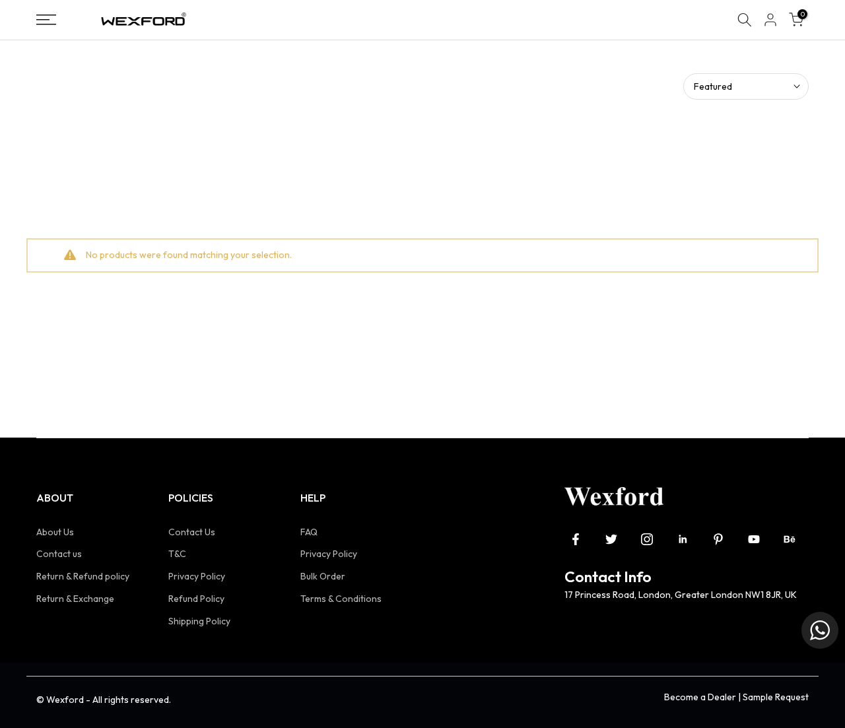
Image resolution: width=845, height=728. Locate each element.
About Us (55, 532)
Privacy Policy (196, 576)
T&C (177, 554)
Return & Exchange (75, 599)
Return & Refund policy (82, 576)
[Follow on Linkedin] (682, 539)
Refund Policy (196, 599)
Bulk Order (322, 576)
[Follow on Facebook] (575, 539)
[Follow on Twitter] (611, 539)
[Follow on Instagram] (647, 539)
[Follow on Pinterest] (718, 539)
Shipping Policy (199, 621)
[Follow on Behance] (789, 539)
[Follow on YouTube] (754, 539)
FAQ (309, 532)
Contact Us (191, 532)
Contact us (59, 554)
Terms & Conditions (341, 599)
